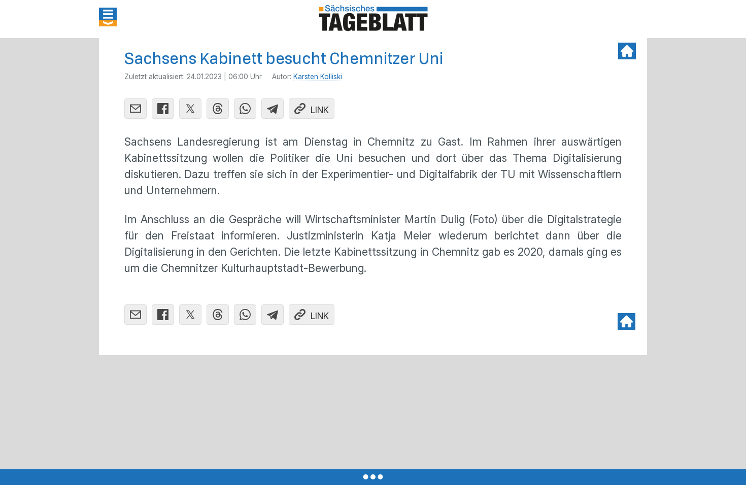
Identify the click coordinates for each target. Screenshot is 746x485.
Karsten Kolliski (317, 77)
